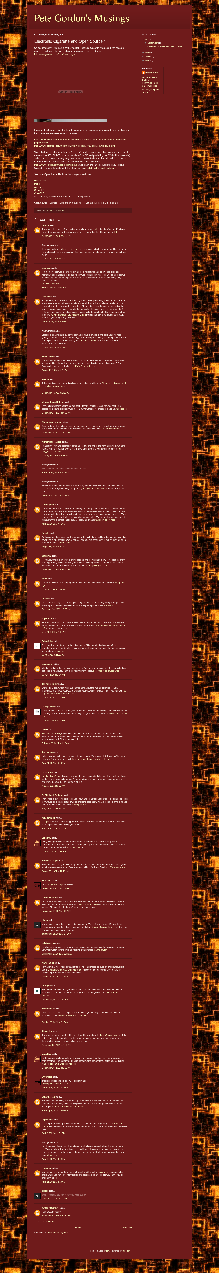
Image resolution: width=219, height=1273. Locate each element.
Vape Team (47, 618)
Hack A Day (40, 180)
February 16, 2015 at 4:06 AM (55, 321)
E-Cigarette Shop (55, 884)
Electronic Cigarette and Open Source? (165, 46)
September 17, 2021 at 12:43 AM (57, 954)
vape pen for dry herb (105, 520)
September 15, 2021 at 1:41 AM (56, 934)
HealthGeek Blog (150, 83)
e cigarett (59, 651)
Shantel (45, 225)
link (115, 232)
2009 (147, 52)
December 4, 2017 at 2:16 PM (55, 393)
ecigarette (103, 1172)
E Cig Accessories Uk (85, 366)
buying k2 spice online (87, 904)
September (152, 43)
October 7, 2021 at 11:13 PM (55, 976)
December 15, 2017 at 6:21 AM (56, 433)
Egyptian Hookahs (50, 283)
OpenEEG (39, 190)
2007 (147, 60)
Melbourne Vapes (50, 860)
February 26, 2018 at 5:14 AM (55, 495)
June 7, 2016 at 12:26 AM (54, 347)
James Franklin (49, 897)
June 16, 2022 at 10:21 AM (54, 1199)
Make (37, 184)
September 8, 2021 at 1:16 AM (56, 888)
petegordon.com (149, 77)
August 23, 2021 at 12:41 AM (55, 871)
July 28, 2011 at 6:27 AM (53, 259)
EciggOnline (48, 641)
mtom (45, 579)
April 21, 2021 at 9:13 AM (53, 763)
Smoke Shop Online (51, 776)
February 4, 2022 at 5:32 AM (55, 1088)
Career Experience (151, 86)
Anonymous (48, 752)
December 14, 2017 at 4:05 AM (56, 413)
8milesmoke (48, 1008)
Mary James (48, 963)
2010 (147, 39)
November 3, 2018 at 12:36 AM (56, 569)
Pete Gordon (151, 72)
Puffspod (46, 986)
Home (78, 1228)
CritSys (145, 80)
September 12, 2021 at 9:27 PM (56, 911)
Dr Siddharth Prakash (52, 795)
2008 (147, 56)
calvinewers (48, 943)
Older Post (127, 1228)
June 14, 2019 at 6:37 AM (54, 589)
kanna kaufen (100, 950)
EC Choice (47, 880)
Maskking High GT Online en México (59, 1064)
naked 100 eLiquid (111, 429)
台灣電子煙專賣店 (50, 1208)
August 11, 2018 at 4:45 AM (54, 546)
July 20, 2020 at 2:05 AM (53, 720)
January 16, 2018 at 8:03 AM (55, 455)
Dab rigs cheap (79, 805)
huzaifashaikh (48, 818)
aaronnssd (47, 664)
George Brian (48, 707)
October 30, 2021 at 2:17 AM (55, 1022)
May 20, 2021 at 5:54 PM (53, 809)
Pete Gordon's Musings (81, 17)
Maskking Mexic (74, 847)
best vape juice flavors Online (107, 671)
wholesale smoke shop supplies (72, 1015)
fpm (108, 1251)
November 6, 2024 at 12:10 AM (56, 1216)
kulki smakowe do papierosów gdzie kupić (92, 759)
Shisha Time (48, 356)
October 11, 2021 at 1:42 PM (55, 999)
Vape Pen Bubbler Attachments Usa (68, 1106)
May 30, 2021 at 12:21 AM (54, 828)
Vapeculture (48, 1120)
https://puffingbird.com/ (96, 565)
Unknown (46, 268)
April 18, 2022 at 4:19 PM (53, 1159)
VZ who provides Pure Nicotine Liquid (68, 315)
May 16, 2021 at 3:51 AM (53, 786)
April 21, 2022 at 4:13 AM (53, 1182)
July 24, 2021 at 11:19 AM (54, 851)
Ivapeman (46, 1168)
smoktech (108, 605)
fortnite (45, 533)
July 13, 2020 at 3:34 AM (53, 675)
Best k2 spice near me (110, 1035)
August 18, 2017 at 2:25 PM (54, 370)
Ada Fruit (38, 187)
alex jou (45, 379)
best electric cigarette (72, 249)
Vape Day (46, 838)
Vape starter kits (117, 867)
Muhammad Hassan (51, 422)
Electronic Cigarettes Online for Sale (64, 970)
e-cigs (96, 229)
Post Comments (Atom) (57, 1233)
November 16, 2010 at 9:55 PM (56, 236)
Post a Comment (46, 1222)
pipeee (45, 920)
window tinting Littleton (53, 402)
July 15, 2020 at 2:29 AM (53, 697)
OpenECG (39, 193)
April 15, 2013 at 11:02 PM (54, 287)
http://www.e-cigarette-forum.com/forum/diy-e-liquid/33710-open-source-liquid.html (74, 145)
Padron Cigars (64, 543)
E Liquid (46, 822)
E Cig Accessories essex (94, 488)
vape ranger (121, 409)
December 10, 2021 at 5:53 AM (56, 1068)
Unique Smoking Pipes (102, 927)
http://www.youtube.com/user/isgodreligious (55, 54)
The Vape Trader (50, 684)
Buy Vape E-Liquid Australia (55, 1084)
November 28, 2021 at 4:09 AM (56, 1045)
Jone (44, 729)
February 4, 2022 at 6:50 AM (55, 1110)
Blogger (126, 1251)
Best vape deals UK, (51, 733)
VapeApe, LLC (49, 1097)
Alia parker (47, 1031)
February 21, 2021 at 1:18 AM (55, 743)
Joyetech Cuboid (88, 340)
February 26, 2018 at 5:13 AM (55, 472)
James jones (48, 504)
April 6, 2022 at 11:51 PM (53, 1133)
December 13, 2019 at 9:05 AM (56, 609)
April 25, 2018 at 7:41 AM (53, 524)
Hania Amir (47, 772)
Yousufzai (46, 556)
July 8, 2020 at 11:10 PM (53, 655)
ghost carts (52, 1155)
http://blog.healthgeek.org (101, 168)
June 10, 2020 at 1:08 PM (54, 632)
